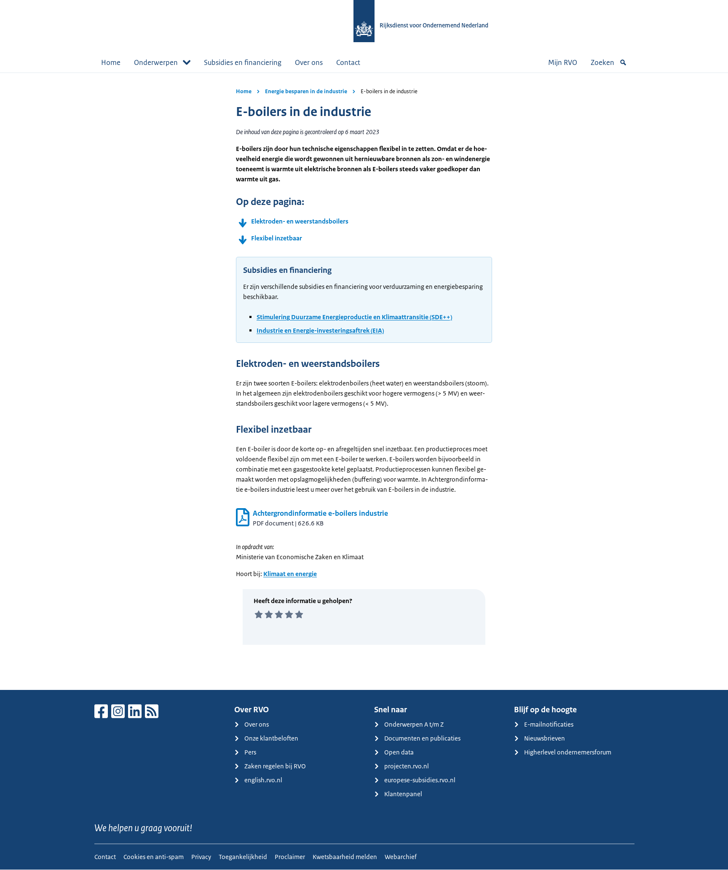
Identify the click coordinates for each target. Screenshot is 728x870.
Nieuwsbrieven (544, 738)
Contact (348, 62)
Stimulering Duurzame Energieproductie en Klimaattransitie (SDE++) (354, 317)
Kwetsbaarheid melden (345, 857)
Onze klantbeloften (271, 738)
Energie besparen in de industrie (306, 91)
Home (110, 62)
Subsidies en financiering (242, 62)
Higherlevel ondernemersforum (567, 752)
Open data (399, 752)
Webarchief (401, 857)
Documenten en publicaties (422, 738)
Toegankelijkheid (243, 857)
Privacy (201, 857)
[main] (364, 381)
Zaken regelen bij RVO (275, 766)
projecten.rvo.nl (406, 766)
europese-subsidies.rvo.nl (419, 780)
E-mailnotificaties (548, 724)
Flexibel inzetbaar (276, 238)
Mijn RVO (562, 62)
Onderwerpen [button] (156, 62)
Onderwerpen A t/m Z (414, 724)
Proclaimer (290, 857)
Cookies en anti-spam (153, 857)
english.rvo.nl (263, 780)
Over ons (309, 62)
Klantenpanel (403, 794)
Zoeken (602, 62)
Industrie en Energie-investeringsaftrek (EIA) (320, 330)
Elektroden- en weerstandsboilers (299, 221)
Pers (250, 752)
